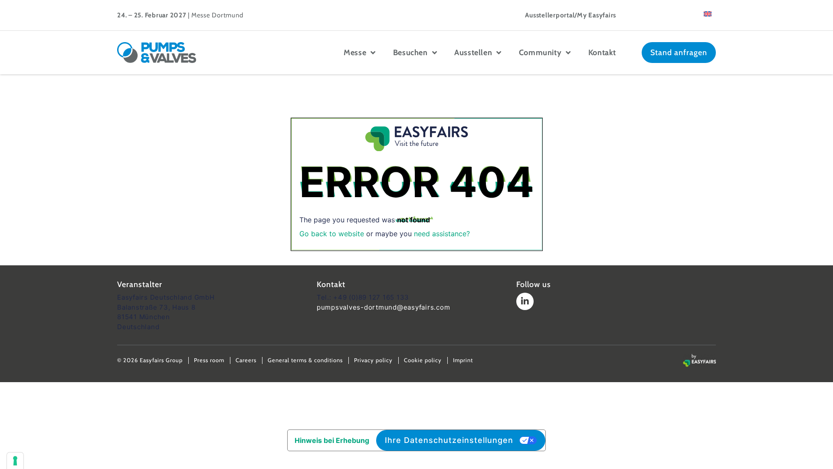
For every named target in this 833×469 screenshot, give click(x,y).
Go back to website (331, 233)
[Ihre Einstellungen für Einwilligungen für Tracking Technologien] (15, 460)
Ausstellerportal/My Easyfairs (570, 15)
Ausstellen (473, 52)
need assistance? (442, 233)
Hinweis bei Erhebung (332, 440)
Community (540, 52)
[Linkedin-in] (525, 301)
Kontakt (602, 52)
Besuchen (410, 52)
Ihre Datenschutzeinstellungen (449, 440)
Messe (355, 52)
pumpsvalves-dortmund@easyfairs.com (383, 307)
